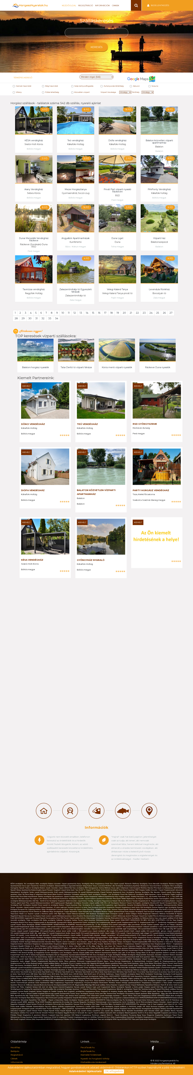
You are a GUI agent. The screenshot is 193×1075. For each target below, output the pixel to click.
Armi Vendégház (74, 976)
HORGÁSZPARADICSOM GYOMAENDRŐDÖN (155, 998)
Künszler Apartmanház (175, 1008)
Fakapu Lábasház (176, 924)
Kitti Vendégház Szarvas (149, 907)
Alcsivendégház (39, 1006)
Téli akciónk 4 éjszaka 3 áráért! (106, 916)
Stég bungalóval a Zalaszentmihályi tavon (124, 998)
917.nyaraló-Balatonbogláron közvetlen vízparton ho (82, 929)
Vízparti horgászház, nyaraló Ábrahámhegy (158, 959)
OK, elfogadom (114, 1071)
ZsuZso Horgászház (91, 896)
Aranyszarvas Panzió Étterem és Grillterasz (34, 911)
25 (157, 312)
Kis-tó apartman (81, 995)
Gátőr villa (179, 896)
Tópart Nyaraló (83, 911)
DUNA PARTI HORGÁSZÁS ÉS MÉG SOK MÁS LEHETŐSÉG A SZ (145, 920)
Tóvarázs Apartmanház (163, 957)
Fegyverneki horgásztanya (74, 982)
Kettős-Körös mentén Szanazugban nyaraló (159, 898)
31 (36, 318)
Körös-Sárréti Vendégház (110, 890)
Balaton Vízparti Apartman (68, 905)
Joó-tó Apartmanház (114, 1002)
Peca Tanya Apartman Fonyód (100, 980)
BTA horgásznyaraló (58, 903)
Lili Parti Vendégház (52, 939)
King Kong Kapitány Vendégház (105, 942)
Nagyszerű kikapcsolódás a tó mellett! (129, 939)
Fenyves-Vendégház (91, 982)
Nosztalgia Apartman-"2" (73, 989)
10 (63, 312)
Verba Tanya (144, 963)
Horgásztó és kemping (109, 991)
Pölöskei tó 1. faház (66, 946)
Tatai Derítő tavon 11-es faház (159, 970)
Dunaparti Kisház (171, 903)
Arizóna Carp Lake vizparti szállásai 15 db (164, 918)
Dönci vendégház (33, 424)
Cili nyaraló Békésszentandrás (89, 892)
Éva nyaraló (30, 1013)
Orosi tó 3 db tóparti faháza (38, 957)
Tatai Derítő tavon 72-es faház (135, 972)
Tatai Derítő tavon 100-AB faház (72, 974)
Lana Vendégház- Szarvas (69, 952)
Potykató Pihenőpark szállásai (165, 989)
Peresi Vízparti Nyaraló (46, 1010)
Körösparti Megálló (17, 946)
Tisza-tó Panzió (168, 963)
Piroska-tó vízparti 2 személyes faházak (42, 980)
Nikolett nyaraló (116, 922)
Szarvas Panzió (73, 970)
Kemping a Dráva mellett (88, 970)
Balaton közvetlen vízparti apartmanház (159, 141)
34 (56, 318)
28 (16, 318)
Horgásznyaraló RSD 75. (131, 922)
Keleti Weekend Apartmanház (101, 952)
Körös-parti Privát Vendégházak (89, 978)
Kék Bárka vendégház (48, 920)
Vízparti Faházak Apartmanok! (111, 892)
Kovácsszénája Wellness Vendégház (135, 970)
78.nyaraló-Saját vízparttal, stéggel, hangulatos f (99, 935)
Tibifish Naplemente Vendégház (132, 898)
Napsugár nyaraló (17, 967)
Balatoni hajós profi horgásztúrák (98, 987)
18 (111, 312)
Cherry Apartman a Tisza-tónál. (163, 942)
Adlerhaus (75, 937)
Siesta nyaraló (115, 920)
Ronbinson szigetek (99, 1015)
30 (30, 318)
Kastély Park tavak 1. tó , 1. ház (163, 896)
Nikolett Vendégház (69, 944)
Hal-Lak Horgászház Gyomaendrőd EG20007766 (72, 955)
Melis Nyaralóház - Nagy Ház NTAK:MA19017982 (165, 993)
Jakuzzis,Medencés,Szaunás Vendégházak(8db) (50, 985)
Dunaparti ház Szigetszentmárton (30, 909)
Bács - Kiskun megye (75, 246)
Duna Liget (117, 238)
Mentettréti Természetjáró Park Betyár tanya (127, 980)
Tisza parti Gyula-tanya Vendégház (144, 1019)
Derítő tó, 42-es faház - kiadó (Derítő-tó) (47, 965)
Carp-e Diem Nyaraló (120, 978)
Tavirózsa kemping (148, 989)
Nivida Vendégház (71, 1000)
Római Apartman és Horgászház (22, 976)
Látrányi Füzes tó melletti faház (22, 978)
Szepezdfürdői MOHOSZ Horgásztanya (49, 1019)
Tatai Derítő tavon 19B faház (27, 974)
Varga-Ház (73, 909)
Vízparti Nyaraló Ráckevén (127, 909)
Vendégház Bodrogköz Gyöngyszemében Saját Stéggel (99, 937)
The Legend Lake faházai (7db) (41, 898)
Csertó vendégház (94, 894)
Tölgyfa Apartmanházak (116, 911)
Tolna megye (117, 246)
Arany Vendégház (33, 189)
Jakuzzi (136, 86)
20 (124, 312)
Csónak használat (23, 86)
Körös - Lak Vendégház (105, 1006)
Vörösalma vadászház (80, 894)
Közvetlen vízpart (82, 92)
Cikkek (115, 5)
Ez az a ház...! (66, 939)
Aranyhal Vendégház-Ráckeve (138, 905)
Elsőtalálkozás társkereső (93, 1062)
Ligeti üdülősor (165, 1010)
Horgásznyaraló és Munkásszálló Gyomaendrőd (50, 922)
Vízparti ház (159, 238)
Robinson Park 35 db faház (163, 985)
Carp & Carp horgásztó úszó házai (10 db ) (163, 1004)
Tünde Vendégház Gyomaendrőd (95, 967)
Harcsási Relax (50, 942)
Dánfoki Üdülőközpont (103, 959)
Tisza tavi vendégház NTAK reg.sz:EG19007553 (115, 1019)
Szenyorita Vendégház (19, 998)
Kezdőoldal (69, 5)
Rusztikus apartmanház (53, 1002)
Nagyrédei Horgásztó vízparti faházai (24, 1004)
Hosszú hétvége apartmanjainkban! (129, 982)
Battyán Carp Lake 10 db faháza (124, 952)
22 (137, 312)
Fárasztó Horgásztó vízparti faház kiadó (61, 890)
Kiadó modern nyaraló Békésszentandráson (57, 916)
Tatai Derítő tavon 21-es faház (156, 972)
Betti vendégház (177, 995)
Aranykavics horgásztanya (32, 967)
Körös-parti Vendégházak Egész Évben (95, 976)
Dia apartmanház (36, 989)
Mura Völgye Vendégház (170, 939)
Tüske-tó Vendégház (32, 888)
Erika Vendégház (156, 948)
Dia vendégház (159, 935)
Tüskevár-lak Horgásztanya (107, 989)
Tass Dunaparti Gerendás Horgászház (101, 907)
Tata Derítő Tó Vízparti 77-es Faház (88, 890)
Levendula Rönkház (159, 289)
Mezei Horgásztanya (76, 189)
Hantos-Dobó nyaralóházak (172, 976)
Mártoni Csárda (77, 939)
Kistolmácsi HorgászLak (32, 944)
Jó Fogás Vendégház (113, 955)
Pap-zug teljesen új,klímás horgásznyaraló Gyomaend (65, 1006)
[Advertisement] (29, 633)
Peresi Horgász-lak (145, 913)
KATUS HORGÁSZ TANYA (161, 995)
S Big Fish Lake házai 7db (106, 946)
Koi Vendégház (52, 901)
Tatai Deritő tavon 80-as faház (93, 972)
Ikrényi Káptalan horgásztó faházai (118, 985)
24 (150, 312)
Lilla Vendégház (118, 886)
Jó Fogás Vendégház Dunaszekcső (152, 978)
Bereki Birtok (52, 894)
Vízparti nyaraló (166, 892)
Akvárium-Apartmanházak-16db (128, 957)
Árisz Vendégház (84, 905)
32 (42, 318)
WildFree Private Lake (87, 959)
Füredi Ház (124, 894)
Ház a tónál (62, 967)
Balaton (159, 151)
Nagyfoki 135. (141, 946)
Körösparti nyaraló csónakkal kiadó (34, 1008)
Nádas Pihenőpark (155, 963)
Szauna (155, 86)
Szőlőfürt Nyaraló (106, 978)
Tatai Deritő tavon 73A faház (52, 972)
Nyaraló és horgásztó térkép (95, 1058)
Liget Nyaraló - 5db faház (116, 967)
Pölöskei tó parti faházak (49, 946)
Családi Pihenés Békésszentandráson (160, 916)
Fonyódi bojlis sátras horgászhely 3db (36, 950)
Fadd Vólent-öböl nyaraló (96, 995)
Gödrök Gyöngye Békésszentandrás (32, 942)
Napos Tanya (109, 961)
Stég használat (51, 86)
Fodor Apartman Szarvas (29, 970)
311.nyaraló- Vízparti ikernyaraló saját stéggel (133, 933)
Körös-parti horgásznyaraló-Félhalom (90, 961)
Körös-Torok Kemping (70, 978)
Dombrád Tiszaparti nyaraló (153, 976)
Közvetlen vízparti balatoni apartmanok (91, 898)
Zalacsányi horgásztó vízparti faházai (24, 1010)
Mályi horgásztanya (57, 982)
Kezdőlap (15, 1047)
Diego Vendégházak (56, 911)
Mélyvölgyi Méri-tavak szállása (95, 985)
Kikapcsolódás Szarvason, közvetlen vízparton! (153, 955)
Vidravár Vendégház (161, 950)
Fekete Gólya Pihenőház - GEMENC (90, 909)
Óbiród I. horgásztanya (174, 944)
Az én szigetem (96, 905)
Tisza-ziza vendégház (107, 939)
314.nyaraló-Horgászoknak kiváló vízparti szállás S (99, 933)
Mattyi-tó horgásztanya (83, 1015)
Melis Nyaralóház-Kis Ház (20, 995)
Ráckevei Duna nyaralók (157, 367)
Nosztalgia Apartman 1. (114, 995)
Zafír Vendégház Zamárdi (28, 905)
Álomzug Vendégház (142, 892)
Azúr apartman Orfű (67, 1015)
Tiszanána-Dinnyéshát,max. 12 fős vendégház (92, 924)
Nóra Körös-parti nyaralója (55, 998)
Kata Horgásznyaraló (158, 944)
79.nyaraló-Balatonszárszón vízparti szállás (65, 935)
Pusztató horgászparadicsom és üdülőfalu (82, 1017)
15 (93, 312)
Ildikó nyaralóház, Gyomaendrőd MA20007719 (79, 1008)
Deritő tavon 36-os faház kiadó (36, 948)
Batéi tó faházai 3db (40, 978)
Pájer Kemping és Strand (59, 976)
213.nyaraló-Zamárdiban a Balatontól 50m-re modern (103, 926)
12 (74, 312)
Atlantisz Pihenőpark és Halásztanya (160, 888)
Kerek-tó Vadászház (64, 894)
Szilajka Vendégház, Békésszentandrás (163, 905)
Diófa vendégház (117, 140)
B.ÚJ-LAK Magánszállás (76, 985)
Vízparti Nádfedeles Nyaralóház (142, 985)
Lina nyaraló (106, 1010)
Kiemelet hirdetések (91, 1055)
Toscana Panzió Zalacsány (126, 946)
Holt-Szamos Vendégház (24, 965)
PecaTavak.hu (88, 1047)
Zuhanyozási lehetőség (114, 86)
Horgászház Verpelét (71, 998)
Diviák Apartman (173, 946)
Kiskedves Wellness (159, 913)
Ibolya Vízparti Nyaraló (63, 1010)
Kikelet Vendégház (135, 959)
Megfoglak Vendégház (73, 903)
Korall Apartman (176, 974)
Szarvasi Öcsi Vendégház (82, 1004)
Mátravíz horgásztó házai (51, 1015)
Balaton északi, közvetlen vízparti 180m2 (54, 888)
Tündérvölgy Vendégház (162, 974)
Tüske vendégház (33, 920)
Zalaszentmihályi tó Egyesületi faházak (75, 290)
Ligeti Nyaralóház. (120, 905)
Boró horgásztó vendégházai (74, 991)
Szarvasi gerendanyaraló (105, 1008)
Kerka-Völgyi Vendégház (152, 939)
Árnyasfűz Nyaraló (21, 980)
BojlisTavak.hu (88, 1051)
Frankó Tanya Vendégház (25, 924)
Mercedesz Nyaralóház (29, 1000)
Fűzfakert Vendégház (44, 937)
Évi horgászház (108, 905)
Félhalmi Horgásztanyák (40, 961)
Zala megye (75, 300)
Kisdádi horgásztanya (143, 944)
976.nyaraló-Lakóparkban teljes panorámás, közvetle (128, 924)
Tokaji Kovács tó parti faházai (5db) (42, 995)
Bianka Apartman (72, 959)
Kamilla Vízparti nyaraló (75, 967)
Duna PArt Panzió (62, 918)
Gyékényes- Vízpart (113, 974)
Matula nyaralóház (112, 963)
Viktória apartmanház (74, 922)
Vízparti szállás (84, 952)
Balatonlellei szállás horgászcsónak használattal (28, 939)
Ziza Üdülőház (116, 1010)
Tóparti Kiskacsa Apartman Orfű (78, 913)
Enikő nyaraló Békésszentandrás (66, 892)
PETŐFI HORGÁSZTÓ (55, 948)
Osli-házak (56, 898)
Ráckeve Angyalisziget (42, 976)
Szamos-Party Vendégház (116, 993)
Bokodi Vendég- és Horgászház (33, 952)
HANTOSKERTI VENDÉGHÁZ (120, 976)
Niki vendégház (131, 967)
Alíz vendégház (104, 998)
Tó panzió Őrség (69, 965)
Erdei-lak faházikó (41, 1013)
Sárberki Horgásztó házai (123, 1008)
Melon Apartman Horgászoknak (148, 909)
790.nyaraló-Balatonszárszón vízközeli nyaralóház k (140, 926)
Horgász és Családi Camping (53, 991)
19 (118, 312)
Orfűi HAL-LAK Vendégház (110, 903)
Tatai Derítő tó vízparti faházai (76, 367)
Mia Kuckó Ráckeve (125, 901)
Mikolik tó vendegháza (125, 989)
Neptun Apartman (44, 970)
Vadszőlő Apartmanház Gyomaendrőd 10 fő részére (99, 957)
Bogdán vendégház (142, 903)
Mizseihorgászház (131, 1013)
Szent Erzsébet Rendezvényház (84, 916)
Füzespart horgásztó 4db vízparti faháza (101, 950)
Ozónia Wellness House (107, 888)
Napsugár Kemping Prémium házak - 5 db (65, 950)
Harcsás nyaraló (80, 987)
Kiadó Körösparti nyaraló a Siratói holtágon (122, 913)
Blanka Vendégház (118, 987)
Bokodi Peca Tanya (26, 922)
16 (99, 312)
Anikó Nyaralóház (137, 976)
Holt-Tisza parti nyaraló (165, 987)
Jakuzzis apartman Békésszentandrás (128, 948)
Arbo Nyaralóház (67, 1004)
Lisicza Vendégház (163, 894)
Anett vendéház (63, 909)
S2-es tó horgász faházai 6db (79, 963)
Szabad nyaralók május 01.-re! (158, 924)
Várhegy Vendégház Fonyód (172, 937)
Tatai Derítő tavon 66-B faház (49, 974)
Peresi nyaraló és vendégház (48, 905)
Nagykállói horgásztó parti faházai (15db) (167, 1013)
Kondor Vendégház (52, 952)
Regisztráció (85, 5)
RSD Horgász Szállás (143, 890)
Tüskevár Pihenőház (89, 989)
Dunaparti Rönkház (140, 888)
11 (69, 312)
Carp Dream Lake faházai (65, 995)
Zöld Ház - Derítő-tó (39, 901)
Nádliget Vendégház (128, 955)
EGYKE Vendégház (55, 978)
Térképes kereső (23, 77)
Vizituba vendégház (45, 896)
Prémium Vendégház (56, 1013)
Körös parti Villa (101, 993)
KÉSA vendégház (34, 140)
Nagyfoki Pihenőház (84, 944)
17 (105, 312)
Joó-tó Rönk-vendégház (144, 1002)
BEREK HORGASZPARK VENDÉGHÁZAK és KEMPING (55, 924)
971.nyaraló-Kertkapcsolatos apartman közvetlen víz (44, 929)
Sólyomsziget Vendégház (95, 918)
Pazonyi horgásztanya (103, 965)
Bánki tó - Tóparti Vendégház (118, 1015)
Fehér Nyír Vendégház (72, 957)
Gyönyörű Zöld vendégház (115, 1013)
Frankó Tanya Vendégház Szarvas (82, 993)
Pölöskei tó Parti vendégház (73, 1019)
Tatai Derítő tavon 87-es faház (95, 974)
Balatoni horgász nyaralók (35, 367)
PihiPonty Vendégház (159, 189)
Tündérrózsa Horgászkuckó (167, 922)
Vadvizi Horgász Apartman (146, 967)
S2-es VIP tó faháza (28, 955)
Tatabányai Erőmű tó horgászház (55, 1017)
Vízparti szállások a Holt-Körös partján (128, 1006)
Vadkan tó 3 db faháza (56, 957)
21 (131, 312)
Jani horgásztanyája (103, 922)
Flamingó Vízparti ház (139, 916)
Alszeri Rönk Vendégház (145, 974)
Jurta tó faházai (26, 993)
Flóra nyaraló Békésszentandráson (38, 903)
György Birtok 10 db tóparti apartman (149, 952)
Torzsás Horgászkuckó (140, 901)
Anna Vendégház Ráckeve (98, 911)
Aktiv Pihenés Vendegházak (142, 1008)
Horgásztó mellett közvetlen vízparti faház (73, 901)
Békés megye (34, 148)
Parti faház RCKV (125, 937)
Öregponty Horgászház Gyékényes (159, 1015)
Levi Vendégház (31, 937)
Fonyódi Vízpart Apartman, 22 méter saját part (51, 907)
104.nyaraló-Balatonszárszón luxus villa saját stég (156, 929)
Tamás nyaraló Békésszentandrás (41, 892)
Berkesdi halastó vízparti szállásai (43, 963)
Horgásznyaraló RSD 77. (149, 922)
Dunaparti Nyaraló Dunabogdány (45, 918)
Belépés (15, 1051)
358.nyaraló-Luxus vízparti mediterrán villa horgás (97, 931)
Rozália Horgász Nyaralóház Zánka (104, 944)
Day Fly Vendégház (126, 1000)
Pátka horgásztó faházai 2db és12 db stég (36, 987)
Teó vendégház (75, 140)
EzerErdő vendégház (128, 974)
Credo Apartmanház (42, 982)
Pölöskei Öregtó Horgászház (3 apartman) (26, 1015)
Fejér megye (117, 297)
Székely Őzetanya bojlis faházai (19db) (152, 965)
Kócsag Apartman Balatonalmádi (32, 1017)
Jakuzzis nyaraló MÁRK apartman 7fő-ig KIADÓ (28, 1002)
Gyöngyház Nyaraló (90, 560)
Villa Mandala (155, 892)
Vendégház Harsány (159, 1008)
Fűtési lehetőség (52, 92)
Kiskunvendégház (112, 1000)
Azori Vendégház (128, 892)
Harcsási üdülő (154, 1010)
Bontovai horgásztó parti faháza (163, 1006)
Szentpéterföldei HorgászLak (51, 944)
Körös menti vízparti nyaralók (117, 367)
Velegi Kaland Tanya (117, 289)
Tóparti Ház (137, 989)
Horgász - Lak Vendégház (110, 894)
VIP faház (147, 1006)
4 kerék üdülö (90, 1006)
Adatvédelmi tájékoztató (85, 1071)
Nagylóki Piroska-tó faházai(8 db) (75, 1013)
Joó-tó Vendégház (129, 1002)
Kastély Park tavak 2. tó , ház (141, 896)
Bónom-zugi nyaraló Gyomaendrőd (57, 993)
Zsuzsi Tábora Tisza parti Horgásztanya (137, 995)
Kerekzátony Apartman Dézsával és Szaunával (140, 886)
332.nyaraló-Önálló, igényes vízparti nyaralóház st (164, 931)
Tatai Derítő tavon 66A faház (114, 972)
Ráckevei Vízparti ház (127, 903)
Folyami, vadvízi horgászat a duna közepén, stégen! (75, 942)
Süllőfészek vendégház (174, 1017)
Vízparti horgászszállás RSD (142, 942)
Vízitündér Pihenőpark (113, 898)
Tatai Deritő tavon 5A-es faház (31, 972)
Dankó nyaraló (109, 948)
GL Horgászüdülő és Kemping (159, 901)
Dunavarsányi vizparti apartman (136, 993)
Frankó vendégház (89, 922)
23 (144, 312)
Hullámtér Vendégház (64, 920)
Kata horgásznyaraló (120, 959)
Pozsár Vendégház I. (54, 1008)
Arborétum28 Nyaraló (157, 903)
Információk (102, 5)
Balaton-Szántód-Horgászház (63, 987)
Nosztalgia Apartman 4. (59, 970)
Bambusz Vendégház (98, 913)
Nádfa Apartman (151, 894)
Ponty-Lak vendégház (45, 1004)
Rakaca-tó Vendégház (136, 894)
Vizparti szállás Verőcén (77, 918)
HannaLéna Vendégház (32, 916)
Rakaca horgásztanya (174, 965)
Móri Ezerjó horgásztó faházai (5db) (23, 1019)
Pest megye (117, 200)
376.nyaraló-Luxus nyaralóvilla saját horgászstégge (119, 929)
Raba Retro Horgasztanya (36, 998)
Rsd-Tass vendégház (77, 888)
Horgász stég (123, 991)
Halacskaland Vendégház (20, 892)
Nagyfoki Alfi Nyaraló (97, 963)
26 (164, 312)
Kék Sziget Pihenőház (100, 1004)
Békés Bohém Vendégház (61, 937)
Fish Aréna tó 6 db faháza (85, 965)
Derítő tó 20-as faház (145, 1013)
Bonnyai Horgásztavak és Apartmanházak (130, 961)
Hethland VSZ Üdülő (91, 939)
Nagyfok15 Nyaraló (17, 916)
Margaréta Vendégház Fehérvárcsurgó (93, 1002)
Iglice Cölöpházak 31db (124, 888)
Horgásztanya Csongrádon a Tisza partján (157, 982)
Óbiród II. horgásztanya (126, 944)
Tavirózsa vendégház (34, 289)
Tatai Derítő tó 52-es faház (168, 909)
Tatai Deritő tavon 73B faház (72, 972)
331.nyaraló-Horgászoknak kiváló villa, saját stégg (28, 933)
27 (170, 312)
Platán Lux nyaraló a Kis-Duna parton (76, 948)
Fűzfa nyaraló (167, 948)
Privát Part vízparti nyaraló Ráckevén (117, 190)
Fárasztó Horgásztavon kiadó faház (127, 907)
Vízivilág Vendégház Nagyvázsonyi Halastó (102, 901)
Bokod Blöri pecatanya (50, 967)
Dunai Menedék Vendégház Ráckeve (161, 883)
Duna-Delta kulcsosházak (28, 896)
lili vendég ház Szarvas (70, 1002)
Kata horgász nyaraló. (123, 896)
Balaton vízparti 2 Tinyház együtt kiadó (142, 991)
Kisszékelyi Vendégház (135, 1017)
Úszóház (83, 950)
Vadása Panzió (77, 920)
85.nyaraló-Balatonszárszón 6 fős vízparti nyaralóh (135, 935)
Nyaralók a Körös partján (134, 987)
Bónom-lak (57, 1004)
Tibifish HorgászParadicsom (157, 946)
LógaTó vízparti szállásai (96, 1013)
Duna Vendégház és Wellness (138, 918)
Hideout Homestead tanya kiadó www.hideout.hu (47, 959)
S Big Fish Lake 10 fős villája (85, 946)
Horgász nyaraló (150, 987)
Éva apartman (142, 1004)
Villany (19, 92)
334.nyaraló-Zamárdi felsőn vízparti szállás (130, 931)
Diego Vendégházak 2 (50, 909)
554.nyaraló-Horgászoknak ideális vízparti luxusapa (29, 926)
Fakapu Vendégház (124, 942)
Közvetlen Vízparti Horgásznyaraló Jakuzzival (166, 890)
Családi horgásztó (38, 993)
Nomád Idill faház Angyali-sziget (127, 950)
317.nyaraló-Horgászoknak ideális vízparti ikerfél (63, 933)
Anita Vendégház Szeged (153, 980)
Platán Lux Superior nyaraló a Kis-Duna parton (36, 913)
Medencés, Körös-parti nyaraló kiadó (125, 965)
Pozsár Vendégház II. (146, 950)
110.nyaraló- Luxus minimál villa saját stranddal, (33, 935)
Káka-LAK (146, 948)
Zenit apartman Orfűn (147, 957)
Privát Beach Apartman (127, 890)
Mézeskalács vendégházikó (88, 998)
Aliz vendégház (59, 989)
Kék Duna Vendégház (98, 955)
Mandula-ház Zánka (56, 961)
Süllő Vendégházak (91, 1019)
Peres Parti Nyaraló (97, 948)
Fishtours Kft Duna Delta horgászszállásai (112, 1017)
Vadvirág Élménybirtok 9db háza (115, 918)
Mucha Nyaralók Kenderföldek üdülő (135, 1010)
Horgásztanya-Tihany (93, 991)
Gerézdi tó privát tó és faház (78, 907)
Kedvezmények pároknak (26, 982)
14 (87, 312)
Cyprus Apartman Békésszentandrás (96, 920)
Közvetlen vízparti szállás (91, 903)
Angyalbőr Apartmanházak (76, 238)
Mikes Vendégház (115, 1004)
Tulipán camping (134, 978)
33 (49, 318)
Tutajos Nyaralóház (71, 911)
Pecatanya (133, 1015)
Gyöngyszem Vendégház (45, 955)
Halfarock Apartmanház (106, 896)
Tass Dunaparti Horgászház (154, 911)
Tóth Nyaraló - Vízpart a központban (50, 1000)
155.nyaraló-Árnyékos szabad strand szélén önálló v (59, 931)
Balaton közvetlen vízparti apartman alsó (167, 1002)
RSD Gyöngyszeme (145, 423)
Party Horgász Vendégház (151, 490)
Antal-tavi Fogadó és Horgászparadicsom (161, 961)
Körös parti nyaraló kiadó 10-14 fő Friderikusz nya (164, 1000)
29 (23, 318)
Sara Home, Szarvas (110, 909)
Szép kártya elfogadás (83, 86)
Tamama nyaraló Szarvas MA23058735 (92, 1000)
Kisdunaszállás (48, 989)
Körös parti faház (140, 1000)
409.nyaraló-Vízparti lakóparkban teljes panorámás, (65, 926)
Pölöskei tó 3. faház (32, 946)
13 (81, 312)
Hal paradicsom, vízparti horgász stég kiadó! (68, 896)
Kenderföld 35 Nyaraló (174, 913)
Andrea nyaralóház (94, 1010)
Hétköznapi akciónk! (124, 916)
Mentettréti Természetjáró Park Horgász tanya (72, 980)
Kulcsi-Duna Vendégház (68, 898)
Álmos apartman (70, 961)
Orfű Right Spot (60, 913)
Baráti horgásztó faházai (33, 991)
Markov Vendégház (62, 963)
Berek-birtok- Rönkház (107, 982)
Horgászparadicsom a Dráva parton (109, 970)
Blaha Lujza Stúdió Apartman (128, 963)
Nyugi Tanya (142, 1015)
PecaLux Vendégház (154, 937)
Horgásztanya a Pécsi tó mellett (154, 1017)
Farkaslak (29, 1006)
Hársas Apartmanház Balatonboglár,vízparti (31, 890)
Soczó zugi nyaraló (79, 1010)
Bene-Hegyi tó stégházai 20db (36, 894)
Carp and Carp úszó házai (20, 898)
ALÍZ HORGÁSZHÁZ (129, 1004)
